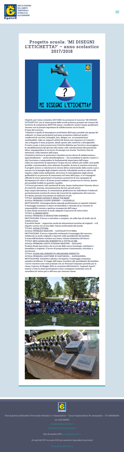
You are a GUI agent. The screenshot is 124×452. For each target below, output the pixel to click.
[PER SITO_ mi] (62, 60)
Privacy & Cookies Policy (62, 446)
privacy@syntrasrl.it (71, 434)
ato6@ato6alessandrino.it (62, 424)
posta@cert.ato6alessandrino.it (62, 428)
